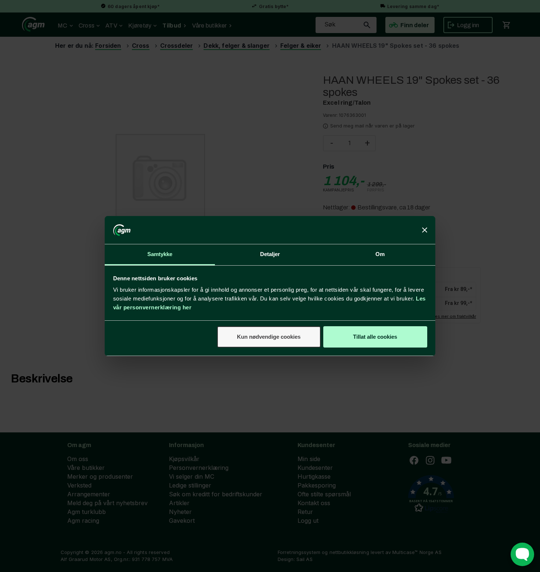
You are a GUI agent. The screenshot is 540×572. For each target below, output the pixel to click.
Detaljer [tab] (270, 254)
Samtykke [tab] (160, 254)
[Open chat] (522, 554)
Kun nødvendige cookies (268, 337)
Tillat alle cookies (375, 337)
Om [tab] (380, 254)
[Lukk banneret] (424, 230)
